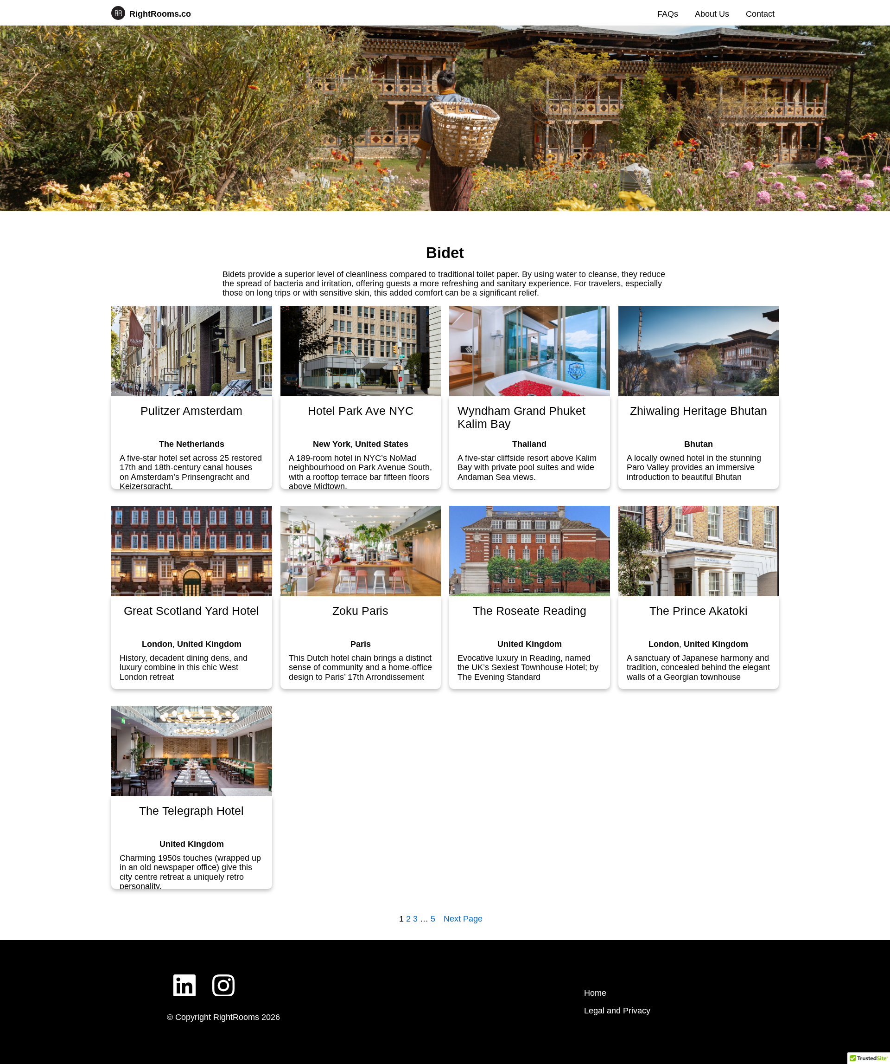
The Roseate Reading (529, 611)
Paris (360, 644)
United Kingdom (209, 644)
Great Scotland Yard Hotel (191, 611)
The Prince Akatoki (698, 611)
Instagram (223, 978)
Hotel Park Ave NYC (360, 411)
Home (595, 993)
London (157, 644)
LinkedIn (184, 978)
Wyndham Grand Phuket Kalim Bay (521, 417)
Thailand (529, 444)
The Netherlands (191, 444)
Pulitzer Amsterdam (191, 411)
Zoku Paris (360, 611)
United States (381, 444)
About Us (712, 14)
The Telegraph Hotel (191, 811)
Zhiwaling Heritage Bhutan (698, 411)
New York (331, 444)
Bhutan (698, 444)
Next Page (463, 918)
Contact (760, 14)
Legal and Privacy (617, 1010)
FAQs (667, 14)
